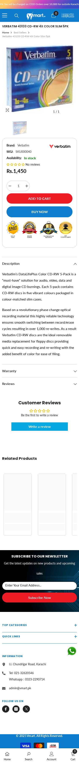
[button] (16, 164)
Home (5, 32)
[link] (18, 518)
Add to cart (39, 198)
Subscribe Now (39, 598)
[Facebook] (5, 709)
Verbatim (23, 145)
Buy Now (39, 212)
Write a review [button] (39, 426)
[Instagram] (16, 709)
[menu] (4, 15)
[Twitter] (26, 709)
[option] (39, 78)
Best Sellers (20, 32)
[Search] (16, 15)
